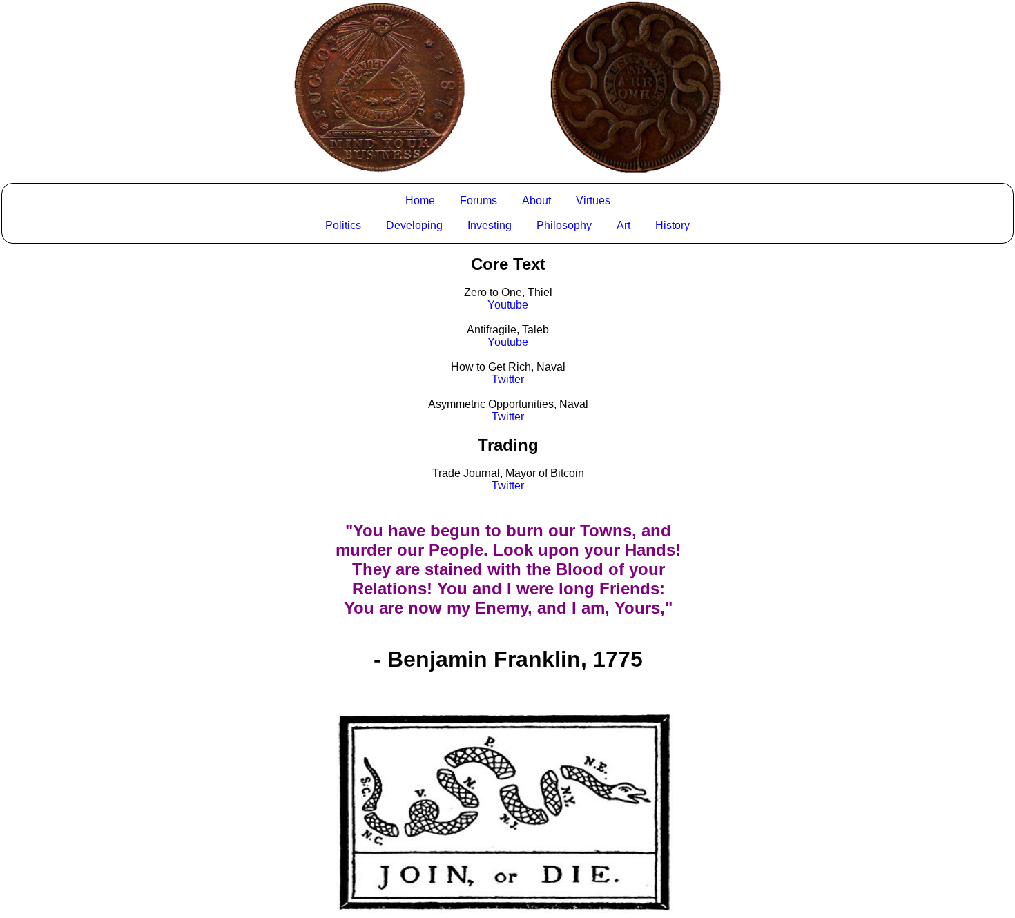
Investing (489, 225)
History (672, 225)
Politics (343, 225)
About (536, 200)
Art (623, 225)
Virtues (593, 200)
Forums (478, 200)
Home (420, 200)
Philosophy (564, 225)
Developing (414, 225)
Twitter (508, 379)
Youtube (507, 305)
